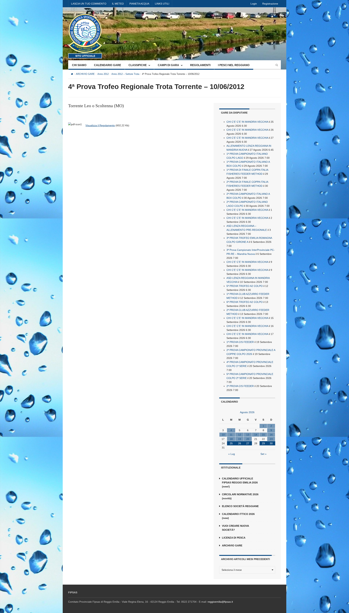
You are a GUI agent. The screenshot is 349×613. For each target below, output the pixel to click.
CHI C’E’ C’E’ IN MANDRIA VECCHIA (247, 121)
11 (231, 434)
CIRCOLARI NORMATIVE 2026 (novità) (240, 496)
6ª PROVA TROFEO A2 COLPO (244, 301)
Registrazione (270, 3)
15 (263, 434)
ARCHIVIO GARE (85, 74)
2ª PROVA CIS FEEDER (240, 386)
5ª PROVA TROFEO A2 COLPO (244, 285)
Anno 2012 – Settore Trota (125, 74)
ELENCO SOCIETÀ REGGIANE (240, 506)
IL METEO (118, 3)
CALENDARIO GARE (107, 65)
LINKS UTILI (162, 3)
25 (231, 443)
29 (263, 443)
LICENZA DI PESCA (233, 537)
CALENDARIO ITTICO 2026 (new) (238, 516)
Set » (263, 453)
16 (271, 434)
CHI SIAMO (79, 65)
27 (247, 443)
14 (255, 434)
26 (239, 443)
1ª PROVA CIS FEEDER (240, 342)
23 (271, 439)
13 (247, 434)
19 (239, 439)
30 (271, 443)
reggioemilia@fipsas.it (220, 601)
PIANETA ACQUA (139, 3)
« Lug (231, 453)
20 (247, 439)
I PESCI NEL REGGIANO (234, 65)
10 (223, 434)
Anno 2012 (103, 74)
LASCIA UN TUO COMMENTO (88, 3)
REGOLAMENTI (200, 65)
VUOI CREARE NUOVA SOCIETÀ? (235, 527)
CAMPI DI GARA (168, 65)
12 (239, 434)
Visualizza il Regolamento (100, 125)
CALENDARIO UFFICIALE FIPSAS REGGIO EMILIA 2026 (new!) (240, 482)
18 (231, 439)
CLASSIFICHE (138, 65)
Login (253, 3)
